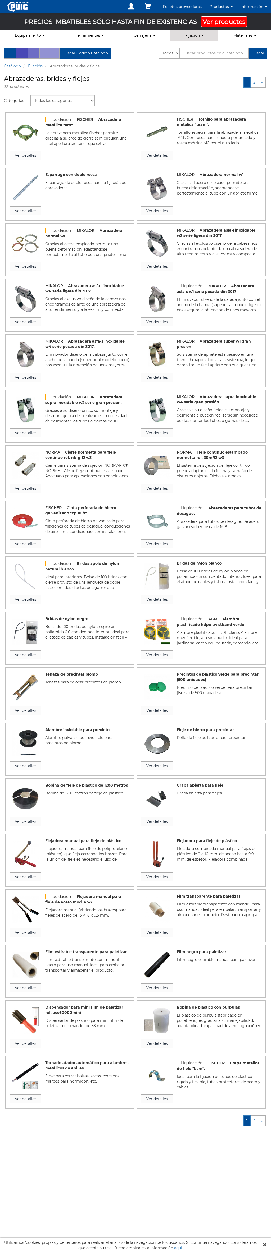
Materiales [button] (243, 35)
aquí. (178, 1247)
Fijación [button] (193, 35)
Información (252, 6)
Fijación (35, 66)
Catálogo (12, 66)
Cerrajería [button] (143, 35)
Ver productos (224, 21)
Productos (220, 6)
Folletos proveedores (182, 6)
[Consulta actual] (148, 6)
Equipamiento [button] (28, 35)
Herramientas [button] (88, 35)
